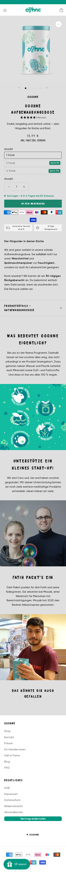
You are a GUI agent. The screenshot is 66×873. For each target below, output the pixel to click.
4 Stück (10, 170)
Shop (7, 731)
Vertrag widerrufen (33, 818)
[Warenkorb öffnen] (61, 10)
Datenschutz (12, 800)
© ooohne (33, 834)
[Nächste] (47, 87)
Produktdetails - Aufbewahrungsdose (19, 308)
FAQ (7, 767)
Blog (7, 761)
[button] (33, 117)
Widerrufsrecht (13, 806)
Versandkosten (13, 812)
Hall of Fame (12, 755)
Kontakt (9, 737)
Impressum (11, 794)
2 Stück (10, 163)
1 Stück (10, 155)
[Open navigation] (5, 10)
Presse (8, 743)
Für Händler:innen (15, 749)
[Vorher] (19, 87)
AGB (7, 787)
